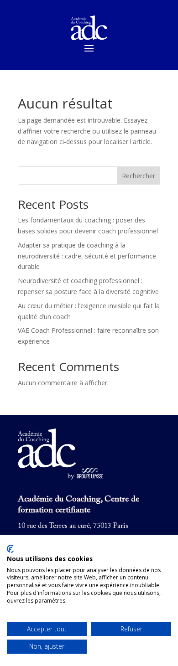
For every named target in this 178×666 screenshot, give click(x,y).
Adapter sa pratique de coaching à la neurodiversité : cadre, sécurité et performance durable (87, 256)
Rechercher (138, 175)
